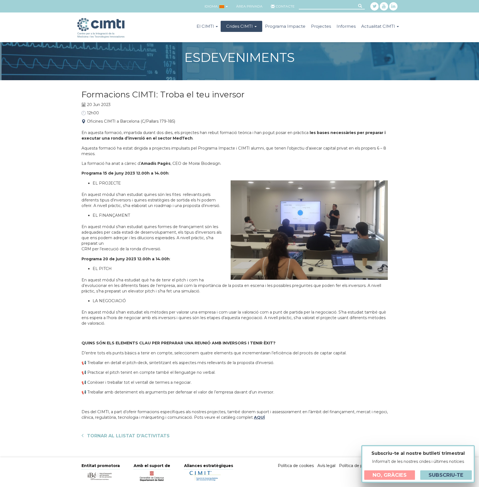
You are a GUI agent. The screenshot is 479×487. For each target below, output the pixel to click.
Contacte (285, 6)
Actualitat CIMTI (378, 26)
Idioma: (211, 6)
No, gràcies (390, 475)
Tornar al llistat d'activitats (128, 435)
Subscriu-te (446, 475)
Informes (346, 26)
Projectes (321, 26)
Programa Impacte (285, 26)
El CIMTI (206, 26)
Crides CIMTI (240, 26)
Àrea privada (249, 6)
